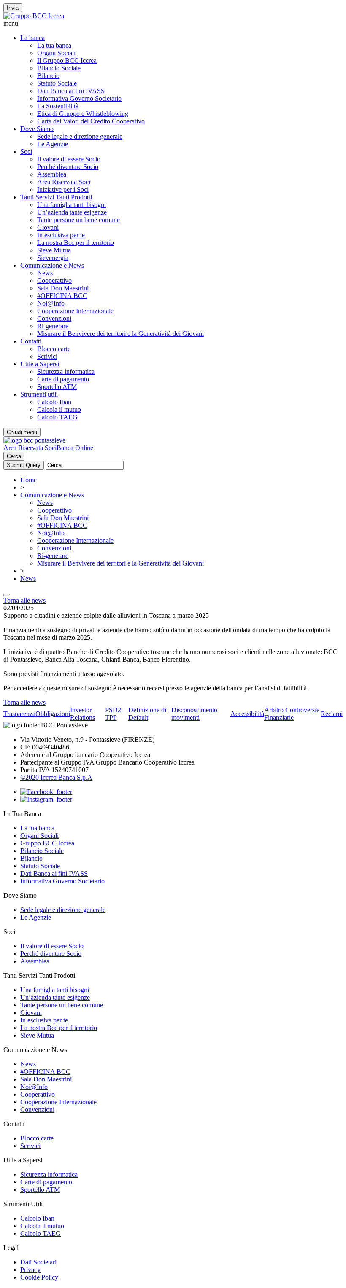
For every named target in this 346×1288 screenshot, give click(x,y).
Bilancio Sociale (59, 68)
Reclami (332, 713)
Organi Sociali (56, 52)
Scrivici (47, 356)
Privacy (30, 1269)
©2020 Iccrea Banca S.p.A (56, 777)
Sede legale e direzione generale (79, 136)
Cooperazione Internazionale (75, 310)
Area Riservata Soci (63, 181)
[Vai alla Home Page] (34, 440)
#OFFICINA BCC (62, 295)
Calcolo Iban (54, 401)
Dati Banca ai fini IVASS (71, 90)
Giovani (48, 227)
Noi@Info (51, 303)
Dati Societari (38, 1262)
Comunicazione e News (52, 265)
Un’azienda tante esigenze (72, 212)
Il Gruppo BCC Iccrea (67, 60)
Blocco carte (53, 348)
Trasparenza (19, 713)
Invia (13, 8)
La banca (32, 37)
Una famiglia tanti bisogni (71, 204)
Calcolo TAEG (57, 417)
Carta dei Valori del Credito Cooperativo (91, 121)
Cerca (14, 456)
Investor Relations (82, 713)
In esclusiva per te (61, 235)
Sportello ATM (57, 386)
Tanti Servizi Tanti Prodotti (56, 197)
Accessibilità (247, 713)
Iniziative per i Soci (63, 189)
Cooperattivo (54, 280)
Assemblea (51, 174)
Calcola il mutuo (59, 409)
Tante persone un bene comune (78, 219)
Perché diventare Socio (67, 166)
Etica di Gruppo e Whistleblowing (82, 113)
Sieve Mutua (54, 250)
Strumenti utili (39, 394)
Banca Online (75, 447)
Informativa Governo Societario (79, 98)
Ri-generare (52, 326)
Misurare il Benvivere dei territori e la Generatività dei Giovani (120, 333)
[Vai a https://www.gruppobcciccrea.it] (33, 15)
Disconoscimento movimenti (194, 713)
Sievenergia (52, 257)
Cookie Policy (39, 1277)
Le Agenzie (52, 144)
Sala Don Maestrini (63, 288)
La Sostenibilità (57, 106)
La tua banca (54, 45)
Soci (26, 151)
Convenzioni (54, 318)
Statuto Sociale (57, 83)
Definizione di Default (147, 713)
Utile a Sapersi (39, 364)
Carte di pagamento (63, 379)
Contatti (30, 341)
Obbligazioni (52, 713)
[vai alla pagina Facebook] (46, 791)
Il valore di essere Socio (68, 159)
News (45, 272)
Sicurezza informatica (66, 371)
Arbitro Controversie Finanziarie (291, 713)
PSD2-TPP (114, 713)
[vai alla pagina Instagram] (46, 799)
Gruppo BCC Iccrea (47, 843)
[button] (173, 23)
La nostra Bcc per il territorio (75, 242)
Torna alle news (24, 600)
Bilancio (48, 75)
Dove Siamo (37, 128)
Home (28, 479)
